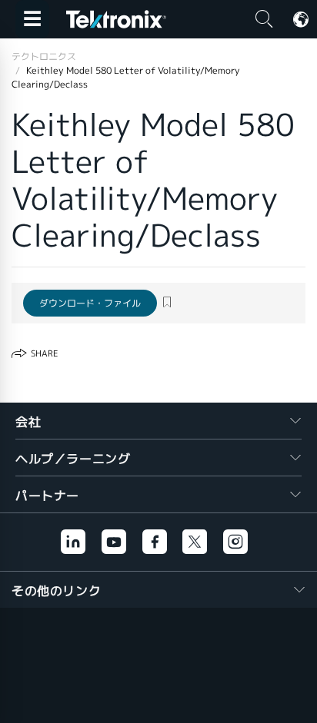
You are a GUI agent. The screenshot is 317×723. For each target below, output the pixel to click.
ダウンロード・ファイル (90, 303)
